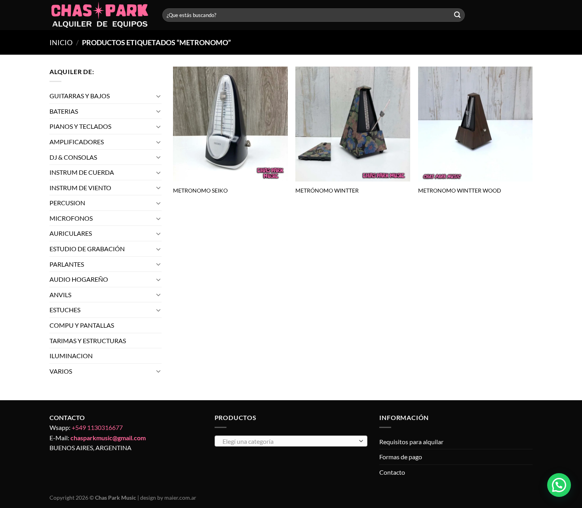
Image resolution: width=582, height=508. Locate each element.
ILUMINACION (71, 355)
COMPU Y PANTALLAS (81, 325)
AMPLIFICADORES (76, 141)
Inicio (60, 42)
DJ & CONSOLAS (73, 157)
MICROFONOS (71, 218)
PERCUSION (67, 202)
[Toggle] (158, 96)
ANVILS (60, 294)
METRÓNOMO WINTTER (327, 190)
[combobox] (291, 441)
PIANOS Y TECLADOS (80, 126)
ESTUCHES (64, 310)
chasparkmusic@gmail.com (108, 437)
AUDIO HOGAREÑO (78, 279)
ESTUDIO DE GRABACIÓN (87, 248)
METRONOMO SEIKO (200, 190)
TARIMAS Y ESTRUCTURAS (87, 340)
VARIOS (60, 371)
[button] (559, 485)
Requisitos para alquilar (411, 441)
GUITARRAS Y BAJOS (79, 95)
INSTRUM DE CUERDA (81, 172)
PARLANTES (66, 264)
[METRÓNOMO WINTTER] (352, 124)
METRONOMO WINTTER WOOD (459, 190)
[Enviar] (457, 15)
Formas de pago (400, 456)
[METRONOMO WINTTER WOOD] (475, 124)
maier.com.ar (180, 497)
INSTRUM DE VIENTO (80, 187)
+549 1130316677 (97, 427)
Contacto (392, 472)
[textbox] (288, 441)
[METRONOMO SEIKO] (230, 124)
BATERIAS (63, 111)
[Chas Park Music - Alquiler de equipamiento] (99, 15)
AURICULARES (70, 233)
